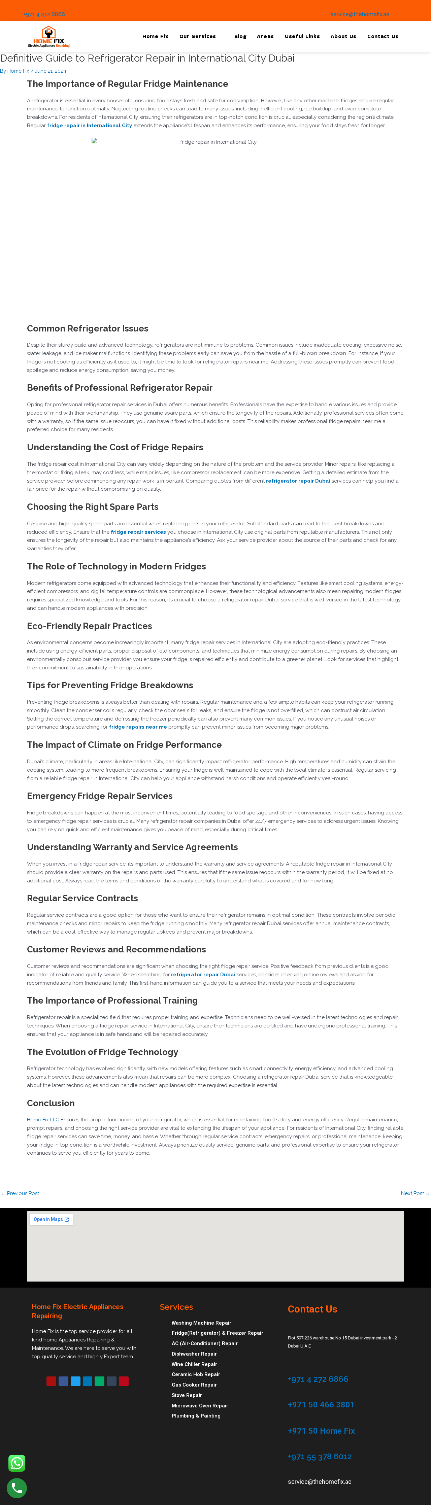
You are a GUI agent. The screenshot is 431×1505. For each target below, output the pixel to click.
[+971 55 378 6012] (291, 1445)
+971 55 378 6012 (320, 1456)
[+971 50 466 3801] (291, 1394)
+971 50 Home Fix (321, 1431)
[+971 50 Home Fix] (291, 1420)
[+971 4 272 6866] (26, 5)
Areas (265, 36)
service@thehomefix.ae (360, 14)
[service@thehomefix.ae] (333, 5)
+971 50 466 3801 (321, 1404)
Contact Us (383, 36)
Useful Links (302, 36)
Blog (240, 36)
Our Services (197, 36)
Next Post (415, 1193)
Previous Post (20, 1193)
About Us (344, 36)
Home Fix (155, 36)
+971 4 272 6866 (44, 14)
